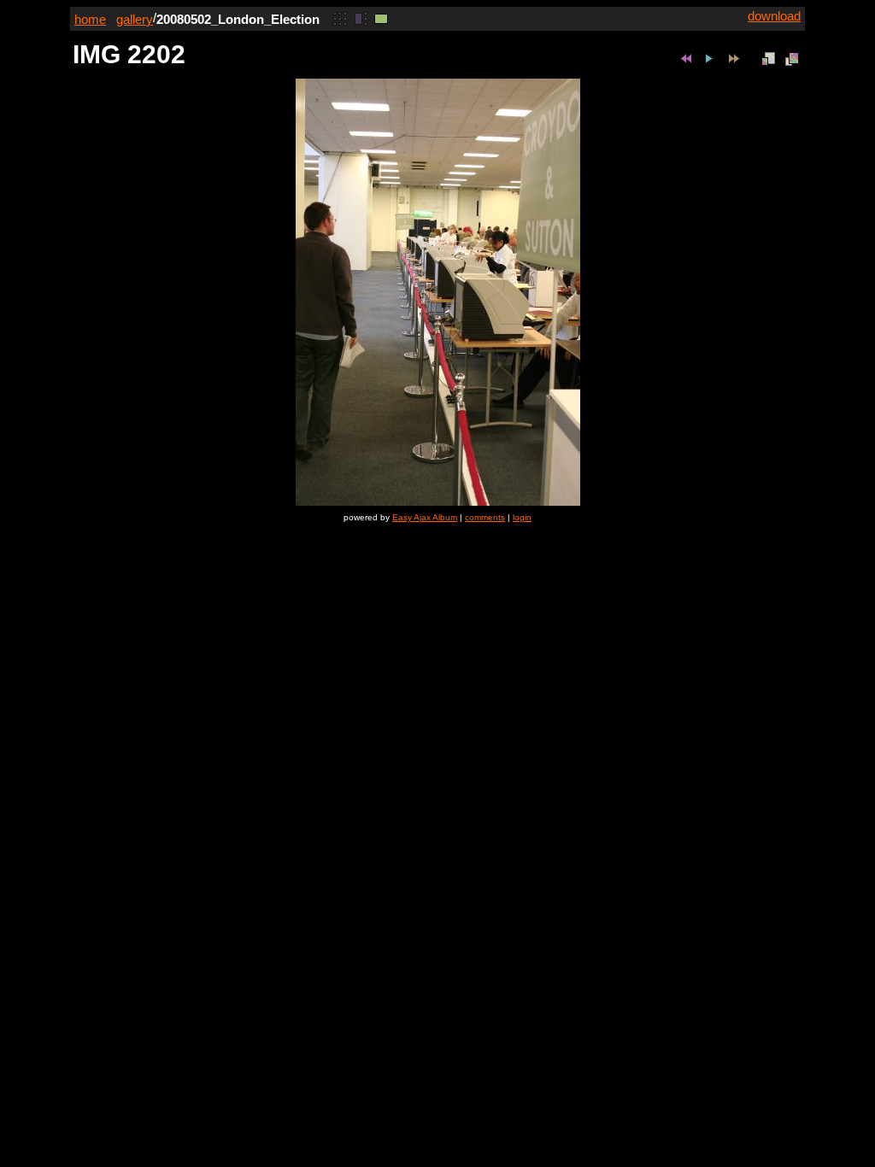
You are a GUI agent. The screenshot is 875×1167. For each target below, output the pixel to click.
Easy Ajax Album (424, 517)
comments (485, 517)
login (522, 517)
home (90, 19)
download (774, 16)
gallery (134, 19)
